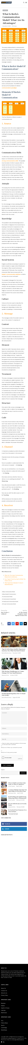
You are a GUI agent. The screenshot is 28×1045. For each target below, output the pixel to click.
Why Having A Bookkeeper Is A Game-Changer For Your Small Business (13, 672)
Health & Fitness (5, 1008)
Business (3, 1003)
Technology (4, 1027)
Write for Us (4, 993)
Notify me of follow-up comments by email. (11, 747)
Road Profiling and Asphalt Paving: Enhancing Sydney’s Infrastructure (17, 797)
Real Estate (4, 1012)
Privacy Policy (4, 995)
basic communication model (9, 591)
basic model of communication (9, 594)
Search (3, 769)
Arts (2, 1020)
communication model (7, 596)
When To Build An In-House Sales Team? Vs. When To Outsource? (17, 783)
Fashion (3, 1005)
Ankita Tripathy (11, 786)
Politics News (4, 1023)
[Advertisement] (14, 899)
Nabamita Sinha (5, 675)
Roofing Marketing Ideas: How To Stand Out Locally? (13, 694)
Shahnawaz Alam (12, 793)
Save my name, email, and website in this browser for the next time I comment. (14, 744)
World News (4, 1030)
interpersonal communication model (10, 601)
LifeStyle (3, 1010)
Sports (2, 1025)
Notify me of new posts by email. (9, 752)
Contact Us (4, 990)
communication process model (9, 599)
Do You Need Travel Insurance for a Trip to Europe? (17, 810)
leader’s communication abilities (11, 274)
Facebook (7, 824)
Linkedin (7, 829)
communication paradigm (9, 88)
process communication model (9, 604)
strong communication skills (10, 161)
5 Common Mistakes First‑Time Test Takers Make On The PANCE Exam (17, 790)
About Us (3, 988)
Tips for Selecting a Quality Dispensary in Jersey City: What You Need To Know (13, 649)
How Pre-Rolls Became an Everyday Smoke (17, 804)
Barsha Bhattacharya (6, 653)
